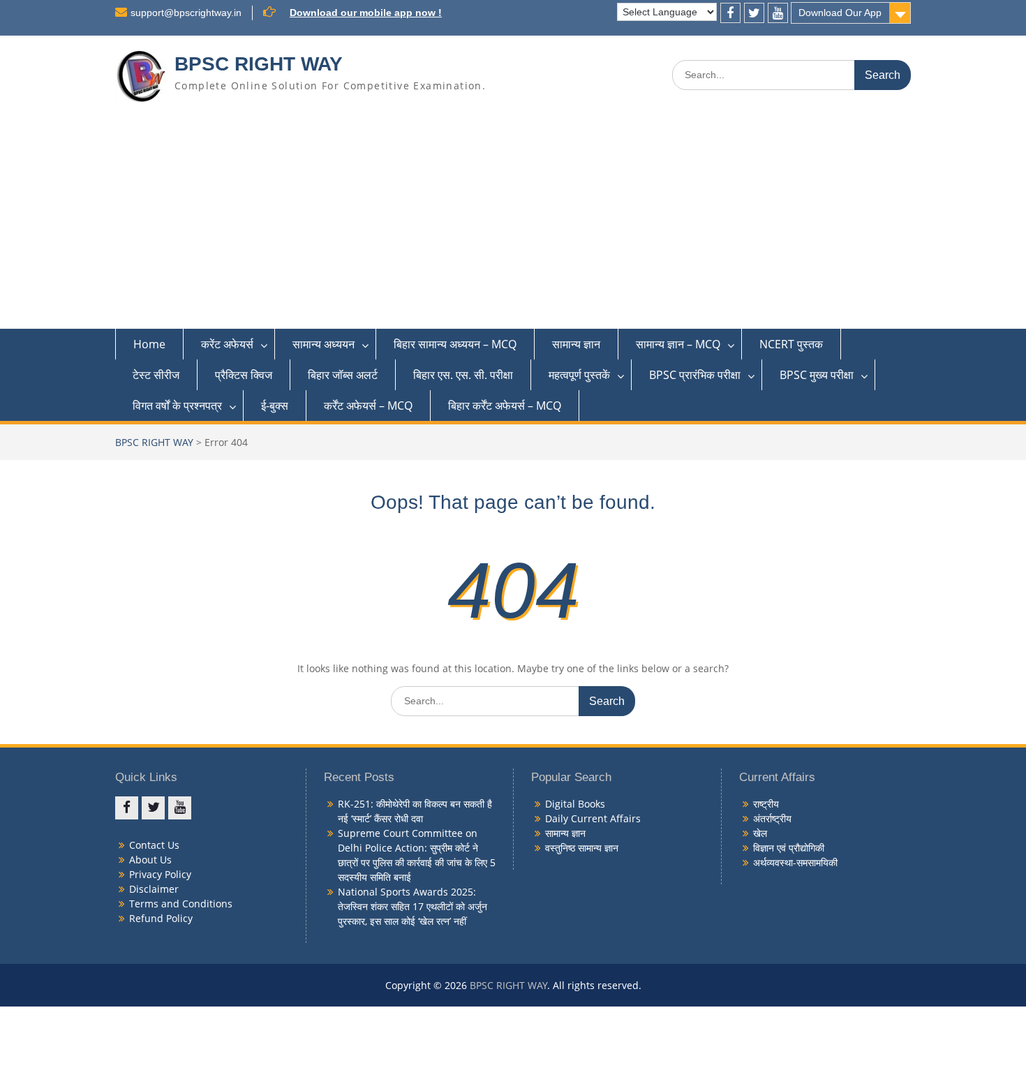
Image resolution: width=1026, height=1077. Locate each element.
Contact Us (154, 845)
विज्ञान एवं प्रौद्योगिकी (788, 847)
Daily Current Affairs (593, 818)
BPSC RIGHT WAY (258, 64)
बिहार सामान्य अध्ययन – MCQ (455, 344)
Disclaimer (154, 889)
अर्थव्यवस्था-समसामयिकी (795, 862)
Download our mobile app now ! (366, 12)
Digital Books (575, 803)
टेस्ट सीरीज (156, 374)
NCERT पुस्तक (791, 344)
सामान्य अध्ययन (323, 344)
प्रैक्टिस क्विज (243, 374)
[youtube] (778, 13)
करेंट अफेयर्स (227, 344)
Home (149, 344)
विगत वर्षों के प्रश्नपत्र (177, 405)
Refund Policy (161, 918)
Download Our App (840, 12)
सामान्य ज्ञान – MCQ (678, 344)
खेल (760, 833)
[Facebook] (730, 13)
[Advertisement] (513, 224)
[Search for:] (791, 74)
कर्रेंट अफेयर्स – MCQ (368, 405)
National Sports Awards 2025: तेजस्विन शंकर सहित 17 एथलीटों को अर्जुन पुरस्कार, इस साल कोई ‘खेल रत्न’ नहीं (412, 906)
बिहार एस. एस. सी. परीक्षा (463, 374)
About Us (150, 859)
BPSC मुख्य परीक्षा (817, 374)
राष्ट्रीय (766, 803)
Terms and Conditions (180, 903)
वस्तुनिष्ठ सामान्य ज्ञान (581, 847)
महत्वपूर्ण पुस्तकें (579, 374)
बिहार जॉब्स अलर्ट (343, 374)
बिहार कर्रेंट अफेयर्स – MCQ (504, 405)
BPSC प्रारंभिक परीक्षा (695, 374)
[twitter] (754, 13)
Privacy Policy (160, 874)
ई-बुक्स (274, 405)
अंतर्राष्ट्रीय (772, 818)
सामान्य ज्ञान (576, 344)
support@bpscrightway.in (186, 12)
